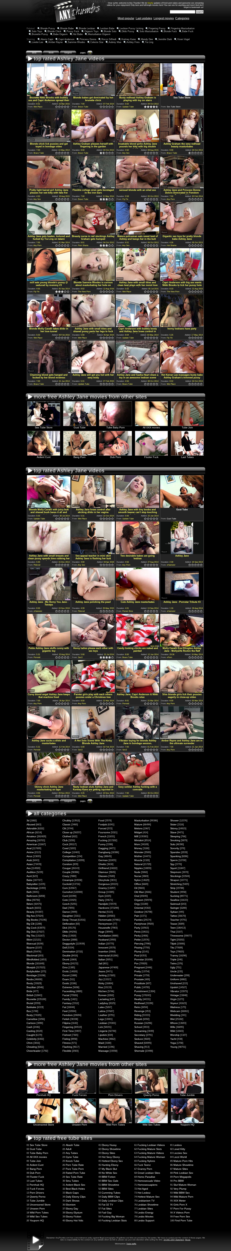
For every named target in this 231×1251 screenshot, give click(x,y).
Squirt (173, 868)
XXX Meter (179, 1200)
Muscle (138, 860)
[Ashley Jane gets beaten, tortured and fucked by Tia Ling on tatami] (48, 233)
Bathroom (32, 895)
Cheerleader (34, 1050)
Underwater (177, 975)
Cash (29, 1027)
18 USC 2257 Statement (174, 1240)
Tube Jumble (187, 1095)
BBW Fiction (109, 1176)
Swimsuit (175, 903)
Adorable (32, 828)
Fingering (67, 1027)
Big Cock (32, 927)
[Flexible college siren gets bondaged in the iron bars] (93, 187)
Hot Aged (143, 1188)
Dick (64, 927)
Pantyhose (140, 923)
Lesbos (177, 1145)
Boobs (30, 979)
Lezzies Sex (180, 1153)
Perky (137, 935)
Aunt (29, 876)
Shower (174, 820)
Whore (174, 1023)
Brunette (31, 999)
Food (101, 820)
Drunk (65, 959)
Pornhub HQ (43, 1095)
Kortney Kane (128, 39)
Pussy (137, 995)
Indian (101, 943)
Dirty (65, 935)
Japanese (104, 967)
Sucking (174, 895)
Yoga (173, 1042)
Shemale (139, 1050)
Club (65, 840)
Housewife (104, 927)
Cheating (32, 1046)
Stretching (176, 884)
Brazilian (31, 987)
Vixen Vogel (183, 39)
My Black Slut (109, 1168)
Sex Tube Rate (74, 1176)
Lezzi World (180, 1157)
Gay (100, 856)
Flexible (66, 1050)
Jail (100, 963)
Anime (30, 852)
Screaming (140, 1031)
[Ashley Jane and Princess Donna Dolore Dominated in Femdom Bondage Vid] (182, 187)
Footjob (102, 824)
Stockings (175, 876)
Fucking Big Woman (113, 1216)
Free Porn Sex (181, 1216)
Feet (65, 1011)
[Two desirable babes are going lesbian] (137, 553)
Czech (66, 903)
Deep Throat (69, 919)
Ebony (66, 963)
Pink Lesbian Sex (183, 1172)
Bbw (29, 899)
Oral (136, 895)
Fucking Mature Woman (151, 1157)
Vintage (174, 995)
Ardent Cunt (44, 457)
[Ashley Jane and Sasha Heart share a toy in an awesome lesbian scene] (137, 372)
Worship (175, 1034)
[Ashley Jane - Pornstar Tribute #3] (182, 599)
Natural (138, 864)
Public (137, 987)
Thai (172, 931)
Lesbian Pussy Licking (131, 28)
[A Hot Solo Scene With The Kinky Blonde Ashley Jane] (93, 737)
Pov (136, 963)
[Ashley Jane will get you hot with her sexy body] (93, 372)
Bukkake (31, 1007)
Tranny (174, 955)
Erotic (65, 971)
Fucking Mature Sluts (150, 1149)
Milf (136, 836)
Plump (137, 951)
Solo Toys (37, 31)
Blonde (30, 963)
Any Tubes (72, 1153)
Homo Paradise (146, 1176)
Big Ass (31, 915)
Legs (101, 1019)
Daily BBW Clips (111, 1196)
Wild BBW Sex (181, 1192)
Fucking (102, 840)
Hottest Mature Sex (149, 1196)
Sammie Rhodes (76, 42)
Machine (103, 1038)
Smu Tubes (72, 1180)
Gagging (103, 848)
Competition (69, 856)
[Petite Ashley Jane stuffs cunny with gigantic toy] (48, 645)
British (30, 995)
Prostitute (139, 983)
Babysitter (32, 884)
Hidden (102, 915)
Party (137, 927)
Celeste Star (96, 42)
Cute (65, 899)
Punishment (141, 991)
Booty (30, 983)
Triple (173, 959)
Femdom (67, 1015)
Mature (138, 824)
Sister (173, 824)
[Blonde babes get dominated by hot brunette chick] (93, 94)
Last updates (144, 18)
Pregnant (139, 967)
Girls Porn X (180, 1204)
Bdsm (30, 903)
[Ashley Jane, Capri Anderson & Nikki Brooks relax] (137, 691)
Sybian (174, 911)
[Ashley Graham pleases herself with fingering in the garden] (93, 141)
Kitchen (102, 991)
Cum (65, 888)
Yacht (173, 1038)
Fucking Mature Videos (151, 1153)
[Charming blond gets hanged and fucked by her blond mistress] (48, 372)
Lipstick (102, 1034)
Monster (139, 852)
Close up (67, 832)
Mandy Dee (147, 39)
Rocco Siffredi (108, 39)
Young (173, 1046)
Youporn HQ (187, 1124)
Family (66, 999)
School (138, 1027)
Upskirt (174, 987)
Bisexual (31, 943)
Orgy (137, 903)
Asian (30, 864)
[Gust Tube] (182, 506)
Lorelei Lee (37, 42)
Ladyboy (103, 1003)
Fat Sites (107, 1208)
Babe (29, 880)
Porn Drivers (115, 1095)
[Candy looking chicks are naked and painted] (137, 645)
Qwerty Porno (151, 1095)
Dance (66, 911)
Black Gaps (72, 1192)
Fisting (66, 1038)
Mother (138, 856)
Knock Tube (72, 1160)
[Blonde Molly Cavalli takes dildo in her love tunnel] (48, 325)
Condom (67, 864)
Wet (172, 1019)
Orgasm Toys (91, 31)
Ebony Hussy (109, 1145)
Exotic (65, 983)
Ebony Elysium (74, 1212)
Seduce (138, 1038)
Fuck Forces (79, 1095)
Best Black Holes (75, 1188)
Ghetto (102, 864)
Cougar (66, 868)
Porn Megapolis (182, 1176)
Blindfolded (33, 959)
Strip (172, 888)
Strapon (174, 880)
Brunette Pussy (40, 34)
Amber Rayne (55, 42)
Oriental (138, 907)
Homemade (105, 919)
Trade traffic (131, 1244)
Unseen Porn (79, 1124)
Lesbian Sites (145, 1208)
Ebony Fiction (73, 1216)
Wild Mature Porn (183, 1196)
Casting (31, 1031)
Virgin (173, 999)
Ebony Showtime (111, 1149)
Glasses (103, 876)
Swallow (174, 899)
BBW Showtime (110, 1184)
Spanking (175, 856)
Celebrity (32, 1038)
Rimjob (138, 1019)
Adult (68, 1149)
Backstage (32, 888)
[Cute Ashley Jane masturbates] (137, 599)
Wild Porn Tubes (115, 1124)
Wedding (175, 1015)
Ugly (172, 967)
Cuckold (67, 884)
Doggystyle (68, 943)
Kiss (100, 987)
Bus (29, 1011)
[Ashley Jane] (182, 553)
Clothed (66, 836)
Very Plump (179, 1188)
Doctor (66, 939)
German (103, 860)
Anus (29, 856)
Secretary (139, 1034)
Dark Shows (72, 1200)
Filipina (66, 1023)
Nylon (137, 880)
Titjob (173, 943)
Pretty (137, 971)
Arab (29, 860)
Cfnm (30, 1042)
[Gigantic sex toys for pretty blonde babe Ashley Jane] (182, 233)
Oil (135, 888)
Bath (29, 892)
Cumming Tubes (111, 1192)
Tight (173, 939)
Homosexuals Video (149, 1180)
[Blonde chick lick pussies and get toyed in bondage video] (48, 141)
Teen (173, 927)
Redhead (139, 1003)
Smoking (175, 840)
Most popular (126, 18)
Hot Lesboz (144, 1192)
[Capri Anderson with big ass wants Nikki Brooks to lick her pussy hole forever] (182, 279)
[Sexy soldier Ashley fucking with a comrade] (137, 784)
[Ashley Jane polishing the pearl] (93, 599)
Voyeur (174, 1003)
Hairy (101, 899)
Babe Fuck (187, 31)
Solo (172, 844)
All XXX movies (151, 427)
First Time (68, 1031)
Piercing (138, 943)
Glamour (103, 872)
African (30, 832)
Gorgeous (104, 884)
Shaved (138, 1042)
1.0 (56, 107)
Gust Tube (80, 427)
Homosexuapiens (147, 1184)
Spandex (175, 852)
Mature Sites (180, 1168)
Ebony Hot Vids (74, 1220)
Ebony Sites (108, 1153)
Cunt (65, 895)
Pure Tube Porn (75, 1168)
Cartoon (31, 1023)
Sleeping (175, 836)
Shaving (138, 1046)
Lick (100, 1027)
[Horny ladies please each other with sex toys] (93, 645)
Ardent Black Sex (75, 1184)
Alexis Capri (47, 39)
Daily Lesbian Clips (112, 1200)
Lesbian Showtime (148, 1204)
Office (137, 884)
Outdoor (139, 911)
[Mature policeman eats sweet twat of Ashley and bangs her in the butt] (137, 233)
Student (174, 892)
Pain (136, 915)
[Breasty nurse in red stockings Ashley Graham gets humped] (93, 233)
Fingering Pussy (157, 28)
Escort (66, 975)
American (32, 844)
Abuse (187, 1240)
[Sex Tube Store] (182, 94)
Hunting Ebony (110, 1164)
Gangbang (104, 852)
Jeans (101, 971)
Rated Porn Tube (75, 1172)
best (34, 52)
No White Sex (109, 1172)
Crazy (65, 876)
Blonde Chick (54, 31)
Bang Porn (79, 457)
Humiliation (104, 935)
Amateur (31, 836)
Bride (29, 991)
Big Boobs (32, 919)
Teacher (174, 919)
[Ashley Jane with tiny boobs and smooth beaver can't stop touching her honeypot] (137, 506)
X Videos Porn (181, 1212)
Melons (138, 828)
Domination (68, 951)
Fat (64, 1007)
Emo (65, 967)
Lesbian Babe (107, 28)
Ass (29, 868)
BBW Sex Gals (110, 1180)
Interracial (104, 955)
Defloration (68, 923)
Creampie (68, 880)
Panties (138, 919)
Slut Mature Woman (184, 1184)
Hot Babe (78, 34)
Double (66, 955)
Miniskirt (139, 840)
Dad (64, 907)
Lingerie (103, 1031)
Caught (31, 1034)
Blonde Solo (110, 31)
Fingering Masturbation (183, 28)
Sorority (174, 848)
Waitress (175, 1007)
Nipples (138, 868)
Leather (102, 1015)
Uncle (173, 971)
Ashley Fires (133, 42)
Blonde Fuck (170, 31)
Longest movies (164, 18)
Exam (65, 979)
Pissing (138, 947)
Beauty (30, 911)
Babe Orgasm (60, 34)
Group (102, 892)
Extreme (67, 987)
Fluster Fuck (151, 457)
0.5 (55, 107)
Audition (31, 872)
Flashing (67, 1046)
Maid (101, 1042)
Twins (173, 963)
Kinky (101, 983)
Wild (172, 1031)
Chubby (66, 820)
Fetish (65, 1019)
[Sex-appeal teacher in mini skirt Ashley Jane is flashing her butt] (93, 553)
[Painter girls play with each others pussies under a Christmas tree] (93, 691)
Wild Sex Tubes (151, 1124)
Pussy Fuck (73, 31)
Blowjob (31, 967)
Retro (137, 1007)
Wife (172, 1027)
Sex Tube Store (44, 427)
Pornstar (139, 959)
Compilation (69, 860)
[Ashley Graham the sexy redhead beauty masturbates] (182, 141)
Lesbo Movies (145, 1216)
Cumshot (67, 892)
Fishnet (66, 1034)
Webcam (175, 1011)
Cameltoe (32, 1019)
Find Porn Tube (183, 1220)
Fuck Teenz (144, 1164)
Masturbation (141, 820)
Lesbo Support (146, 1220)
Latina (101, 1011)
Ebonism (71, 1204)
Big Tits (31, 935)
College (66, 852)
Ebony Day (72, 1208)
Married (102, 1046)
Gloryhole (103, 880)
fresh (51, 52)
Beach (30, 907)
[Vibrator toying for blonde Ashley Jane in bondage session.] (137, 737)
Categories (182, 18)
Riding (137, 1015)
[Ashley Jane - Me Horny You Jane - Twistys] (48, 599)
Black (30, 951)
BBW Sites (108, 1188)
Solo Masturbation (149, 31)
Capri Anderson (66, 39)
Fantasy (67, 1003)
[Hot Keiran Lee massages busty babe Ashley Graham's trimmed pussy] (182, 372)
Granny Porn (145, 1168)
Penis (137, 931)
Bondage (32, 975)
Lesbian (102, 1023)
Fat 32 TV (107, 1204)
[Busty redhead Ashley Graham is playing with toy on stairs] (137, 94)
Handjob (103, 903)
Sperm (174, 860)
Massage (103, 1050)
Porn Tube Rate (75, 1164)
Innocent (103, 947)
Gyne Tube (72, 1157)
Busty (30, 1015)
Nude (137, 872)
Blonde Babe (67, 28)
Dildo (65, 931)
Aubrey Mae (115, 42)
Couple (66, 872)
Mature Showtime (183, 1164)
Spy (172, 864)
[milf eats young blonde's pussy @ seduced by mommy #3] (48, 279)
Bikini (29, 939)
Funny (102, 844)
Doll (64, 947)
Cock (65, 844)
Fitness (66, 1042)
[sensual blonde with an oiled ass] (137, 187)
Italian (101, 959)
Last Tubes (187, 457)
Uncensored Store (43, 1124)
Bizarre (31, 947)
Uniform (174, 979)
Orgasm (138, 899)
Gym (101, 895)
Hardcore (103, 907)
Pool (136, 955)
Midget (138, 832)
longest (68, 52)
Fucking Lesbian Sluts (114, 1220)
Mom (137, 844)
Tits (172, 947)
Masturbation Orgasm (99, 34)
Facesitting (68, 991)
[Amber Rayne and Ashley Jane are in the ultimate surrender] (182, 737)
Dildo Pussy (128, 31)
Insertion (103, 951)
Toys (172, 951)
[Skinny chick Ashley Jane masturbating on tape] (48, 784)
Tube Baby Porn (115, 427)
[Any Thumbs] (50, 22)
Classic (66, 824)
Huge (101, 931)
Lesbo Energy (145, 1212)
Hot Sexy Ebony (111, 1157)
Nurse (137, 876)
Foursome (104, 832)
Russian (138, 1023)
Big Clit (30, 923)
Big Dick (31, 931)
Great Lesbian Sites (149, 1172)
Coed (65, 848)
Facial (65, 995)
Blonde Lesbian (87, 28)
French (102, 836)
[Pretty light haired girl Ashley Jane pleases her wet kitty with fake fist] (48, 187)
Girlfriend (103, 868)
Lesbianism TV (146, 1200)
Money (138, 848)
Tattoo (173, 915)
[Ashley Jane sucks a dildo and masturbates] (48, 737)
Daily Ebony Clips (76, 1196)
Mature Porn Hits (183, 1160)
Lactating (103, 999)
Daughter (67, 915)
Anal (29, 848)
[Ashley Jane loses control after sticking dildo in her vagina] (93, 506)
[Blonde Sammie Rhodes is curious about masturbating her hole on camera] (93, 279)
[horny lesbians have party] (182, 325)
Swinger (174, 907)
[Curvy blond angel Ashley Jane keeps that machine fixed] (48, 691)
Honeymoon (105, 923)
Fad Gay (107, 1212)
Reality (138, 999)
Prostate (139, 979)
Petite (137, 939)
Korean (102, 995)
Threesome (176, 935)
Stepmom (175, 872)
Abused (31, 824)
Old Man (139, 892)
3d (28, 820)
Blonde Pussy (47, 28)
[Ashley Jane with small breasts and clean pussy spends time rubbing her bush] (48, 553)
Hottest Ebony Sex (112, 1160)
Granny (102, 888)
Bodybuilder (33, 971)
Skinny (174, 828)
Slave (173, 832)
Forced (102, 828)
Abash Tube (72, 1145)
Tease (173, 923)
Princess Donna (88, 39)
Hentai (102, 911)
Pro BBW (178, 1180)
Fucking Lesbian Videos (151, 1145)
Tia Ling (149, 42)
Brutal (30, 1003)
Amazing (31, 840)
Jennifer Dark (165, 39)
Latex (101, 1007)
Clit (64, 828)
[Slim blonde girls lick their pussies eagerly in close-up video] (182, 691)
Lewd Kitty (179, 1149)
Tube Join (187, 427)
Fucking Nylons (146, 1160)
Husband (103, 939)
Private (138, 975)
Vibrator (174, 991)
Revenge (139, 1011)
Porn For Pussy (182, 1208)
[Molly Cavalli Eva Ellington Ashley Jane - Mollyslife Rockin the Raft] (182, 645)
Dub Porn (115, 457)
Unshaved (176, 983)
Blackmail (32, 955)
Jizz (100, 979)
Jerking (102, 975)
